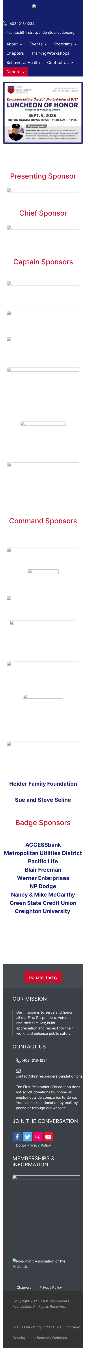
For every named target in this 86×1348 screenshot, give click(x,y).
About (12, 44)
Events (36, 44)
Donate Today (43, 977)
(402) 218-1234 (21, 23)
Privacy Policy (50, 1287)
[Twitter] (27, 1136)
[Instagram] (38, 1136)
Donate (13, 71)
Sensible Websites (52, 1337)
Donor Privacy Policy (33, 1145)
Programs (63, 44)
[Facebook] (17, 1136)
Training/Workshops (50, 53)
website (59, 1108)
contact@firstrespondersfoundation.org (41, 32)
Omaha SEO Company (61, 1327)
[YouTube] (48, 1136)
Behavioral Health (23, 62)
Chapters (15, 53)
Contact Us (58, 62)
